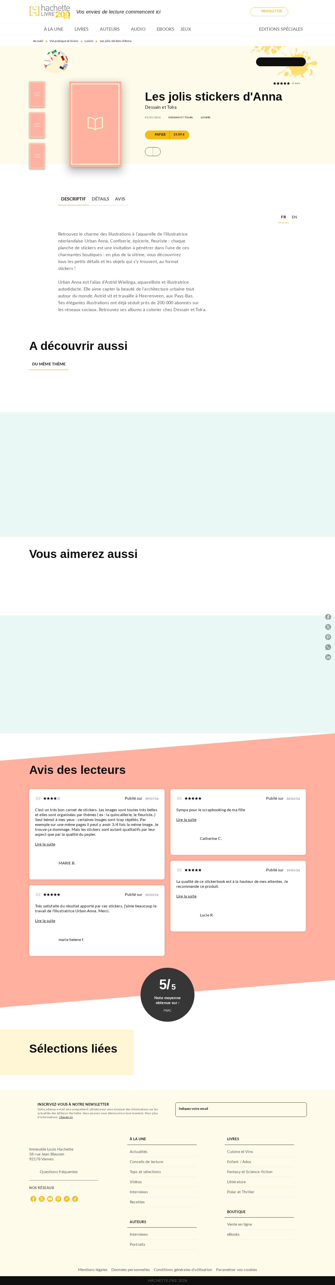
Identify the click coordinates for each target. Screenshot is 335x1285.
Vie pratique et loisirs (64, 41)
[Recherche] (300, 12)
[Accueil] (49, 11)
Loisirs (89, 41)
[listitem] (33, 1199)
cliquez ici (66, 1117)
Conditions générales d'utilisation (183, 1270)
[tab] (35, 29)
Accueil (38, 41)
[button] (269, 11)
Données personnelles (130, 1270)
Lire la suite (45, 844)
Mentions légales (92, 1270)
